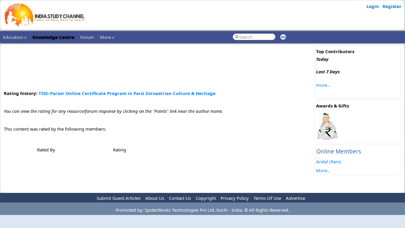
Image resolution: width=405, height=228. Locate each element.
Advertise (295, 198)
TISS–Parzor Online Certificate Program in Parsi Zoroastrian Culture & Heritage (127, 93)
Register (391, 6)
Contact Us (180, 198)
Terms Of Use (267, 198)
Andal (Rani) (328, 161)
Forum (87, 37)
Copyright (206, 198)
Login (372, 6)
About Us (154, 198)
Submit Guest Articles (119, 198)
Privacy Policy (235, 198)
